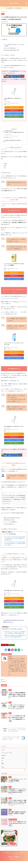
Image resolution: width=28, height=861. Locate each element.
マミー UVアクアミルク (8, 134)
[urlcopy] (22, 650)
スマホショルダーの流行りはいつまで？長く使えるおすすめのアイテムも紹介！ (17, 823)
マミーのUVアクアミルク (12, 217)
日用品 (3, 681)
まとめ (4, 141)
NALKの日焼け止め (5, 373)
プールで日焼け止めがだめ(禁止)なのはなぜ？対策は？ (12, 140)
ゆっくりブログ (14, 3)
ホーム (3, 852)
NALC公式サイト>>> (6, 79)
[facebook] (9, 650)
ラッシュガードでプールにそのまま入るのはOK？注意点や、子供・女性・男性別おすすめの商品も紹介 (14, 538)
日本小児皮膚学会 (5, 503)
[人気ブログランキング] (12, 645)
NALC (2, 449)
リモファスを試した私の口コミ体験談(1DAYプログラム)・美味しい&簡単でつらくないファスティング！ (17, 802)
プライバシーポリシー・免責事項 (17, 852)
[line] (19, 650)
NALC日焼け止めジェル (8, 137)
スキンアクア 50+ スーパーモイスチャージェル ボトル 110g (14, 343)
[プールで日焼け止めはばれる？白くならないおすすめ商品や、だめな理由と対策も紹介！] (15, 650)
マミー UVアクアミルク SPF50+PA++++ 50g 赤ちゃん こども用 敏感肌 (14, 264)
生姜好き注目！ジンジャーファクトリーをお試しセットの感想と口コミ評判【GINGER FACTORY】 (17, 790)
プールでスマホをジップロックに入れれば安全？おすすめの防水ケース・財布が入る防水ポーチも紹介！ (14, 543)
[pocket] (12, 650)
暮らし (3, 679)
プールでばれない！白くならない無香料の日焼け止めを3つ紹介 (13, 132)
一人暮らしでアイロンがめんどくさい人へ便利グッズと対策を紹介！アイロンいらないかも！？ (16, 706)
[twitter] (6, 650)
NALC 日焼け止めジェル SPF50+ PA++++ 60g (13, 99)
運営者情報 (8, 852)
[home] (9, 674)
